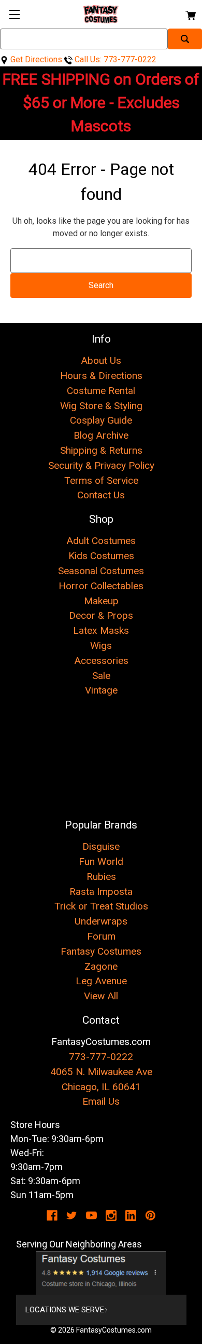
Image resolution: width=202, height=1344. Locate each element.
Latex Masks (101, 630)
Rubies (101, 877)
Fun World (101, 861)
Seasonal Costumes (101, 571)
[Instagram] (111, 1215)
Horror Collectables (101, 586)
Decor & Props (101, 615)
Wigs (101, 645)
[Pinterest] (150, 1215)
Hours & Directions (101, 376)
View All (101, 996)
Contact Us (101, 495)
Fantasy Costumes (101, 951)
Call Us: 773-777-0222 (114, 59)
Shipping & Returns (101, 450)
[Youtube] (91, 1215)
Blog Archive (101, 435)
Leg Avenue (101, 981)
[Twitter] (71, 1215)
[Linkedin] (130, 1215)
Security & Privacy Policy (101, 465)
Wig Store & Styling (101, 406)
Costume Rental (101, 391)
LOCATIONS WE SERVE (64, 1309)
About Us (101, 360)
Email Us (101, 1101)
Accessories (101, 661)
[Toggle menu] (14, 14)
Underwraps (101, 921)
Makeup (101, 601)
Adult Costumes (101, 541)
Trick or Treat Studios (101, 906)
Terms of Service (101, 480)
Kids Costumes (101, 556)
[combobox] (84, 39)
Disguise (101, 846)
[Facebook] (52, 1215)
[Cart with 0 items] (190, 14)
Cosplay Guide (101, 420)
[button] (101, 1273)
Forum (101, 936)
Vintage (101, 690)
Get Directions (35, 59)
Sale (101, 676)
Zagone (101, 966)
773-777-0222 (101, 1057)
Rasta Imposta (101, 892)
